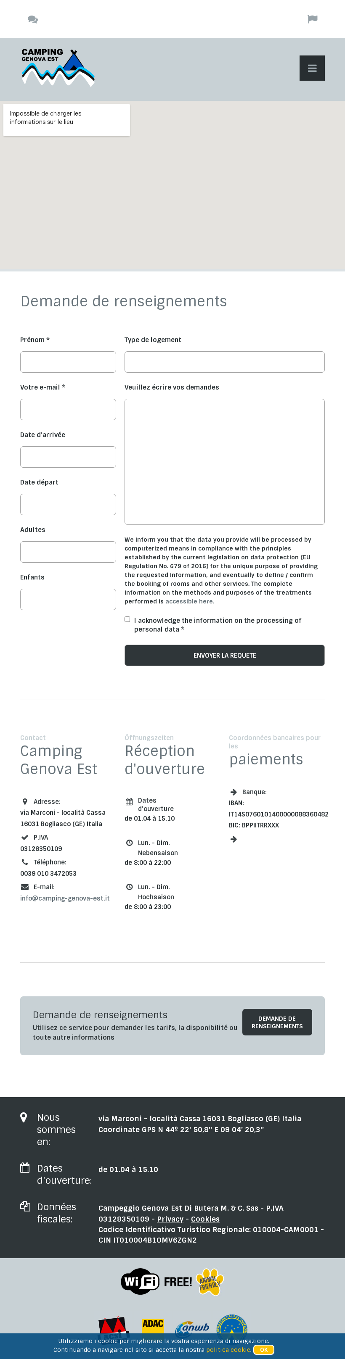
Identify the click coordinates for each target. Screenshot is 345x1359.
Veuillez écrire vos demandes (172, 387)
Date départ (39, 482)
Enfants (32, 577)
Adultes (32, 530)
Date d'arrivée (42, 435)
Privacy (170, 1219)
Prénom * (35, 340)
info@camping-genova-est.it (65, 898)
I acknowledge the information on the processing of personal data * (218, 625)
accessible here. (189, 601)
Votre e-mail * (42, 387)
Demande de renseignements (277, 1022)
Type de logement (153, 340)
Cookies (205, 1219)
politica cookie (228, 1350)
